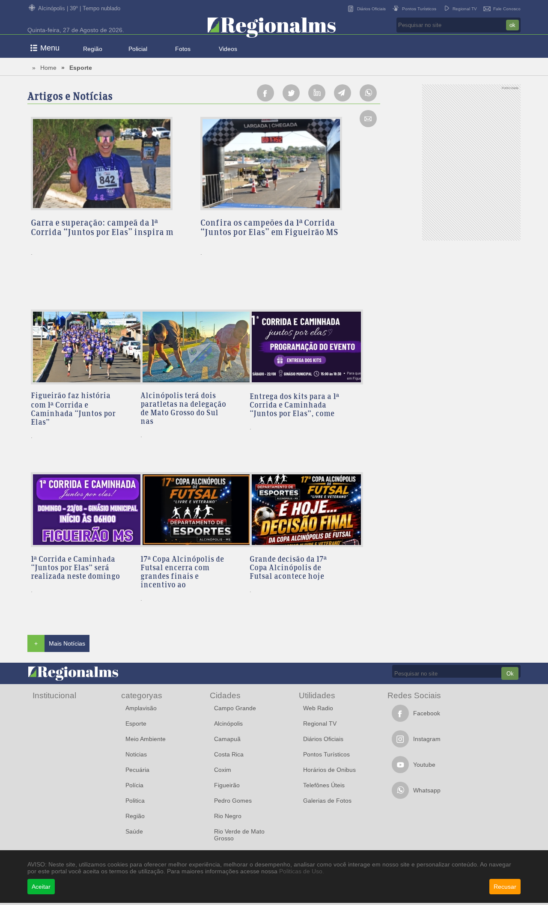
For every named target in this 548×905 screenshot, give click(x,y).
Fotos (183, 48)
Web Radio (318, 708)
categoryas (141, 695)
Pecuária (137, 769)
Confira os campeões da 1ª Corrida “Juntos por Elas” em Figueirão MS (269, 228)
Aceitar (41, 886)
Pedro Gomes (233, 800)
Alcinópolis (228, 723)
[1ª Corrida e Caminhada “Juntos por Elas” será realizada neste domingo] (82, 510)
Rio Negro (227, 816)
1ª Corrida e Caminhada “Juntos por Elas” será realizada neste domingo (75, 568)
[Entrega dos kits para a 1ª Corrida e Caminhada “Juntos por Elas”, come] (301, 348)
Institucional (54, 695)
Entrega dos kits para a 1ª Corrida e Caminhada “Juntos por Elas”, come (294, 406)
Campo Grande (235, 708)
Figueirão (227, 785)
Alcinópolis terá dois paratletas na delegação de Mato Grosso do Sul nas (183, 409)
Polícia (134, 785)
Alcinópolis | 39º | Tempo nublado (79, 8)
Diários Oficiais (371, 8)
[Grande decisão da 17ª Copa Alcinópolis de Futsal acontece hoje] (301, 510)
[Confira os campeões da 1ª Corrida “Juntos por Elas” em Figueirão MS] (281, 164)
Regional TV (465, 8)
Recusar (505, 886)
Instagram (427, 738)
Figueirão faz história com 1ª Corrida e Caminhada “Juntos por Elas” (73, 409)
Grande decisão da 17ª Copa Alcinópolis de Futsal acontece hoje (288, 568)
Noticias (136, 754)
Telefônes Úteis (324, 785)
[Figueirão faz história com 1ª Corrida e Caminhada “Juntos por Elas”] (82, 348)
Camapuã (227, 738)
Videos (228, 48)
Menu (50, 48)
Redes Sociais (414, 695)
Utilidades (317, 695)
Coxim (222, 769)
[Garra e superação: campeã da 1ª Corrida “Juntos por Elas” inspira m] (112, 164)
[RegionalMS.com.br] (271, 28)
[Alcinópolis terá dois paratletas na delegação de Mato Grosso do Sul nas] (191, 348)
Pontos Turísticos (419, 8)
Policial (137, 48)
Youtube (424, 764)
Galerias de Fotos (327, 800)
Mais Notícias (67, 643)
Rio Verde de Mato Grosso (239, 835)
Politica (135, 800)
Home (48, 67)
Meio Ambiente (145, 738)
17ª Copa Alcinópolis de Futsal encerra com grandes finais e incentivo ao (182, 573)
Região (92, 48)
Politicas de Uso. (301, 871)
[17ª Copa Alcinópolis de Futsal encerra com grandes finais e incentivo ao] (191, 510)
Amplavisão (141, 708)
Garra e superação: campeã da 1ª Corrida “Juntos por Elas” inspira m (102, 228)
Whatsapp (427, 790)
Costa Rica (229, 754)
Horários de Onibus (329, 769)
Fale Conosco (507, 8)
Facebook (426, 713)
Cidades (225, 695)
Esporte (80, 67)
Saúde (134, 831)
